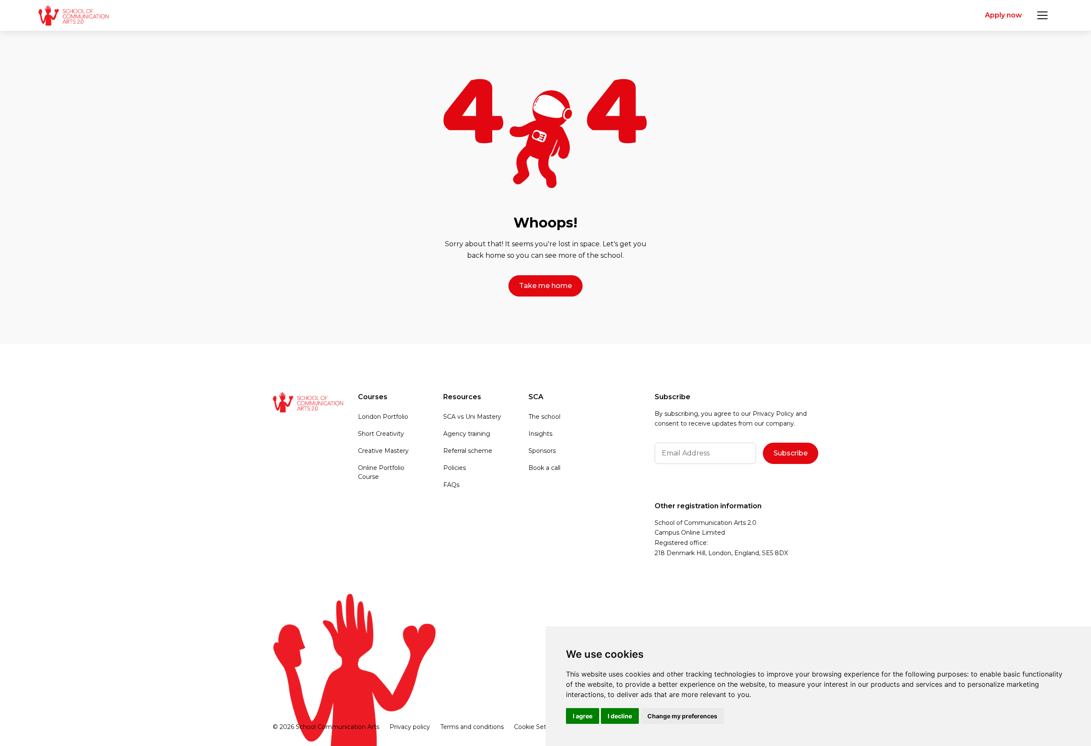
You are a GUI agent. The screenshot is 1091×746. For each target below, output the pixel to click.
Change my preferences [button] (682, 716)
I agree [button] (582, 716)
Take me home (545, 286)
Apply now (1003, 15)
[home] (73, 15)
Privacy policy (410, 727)
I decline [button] (620, 716)
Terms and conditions (472, 727)
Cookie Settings (537, 727)
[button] (1042, 15)
